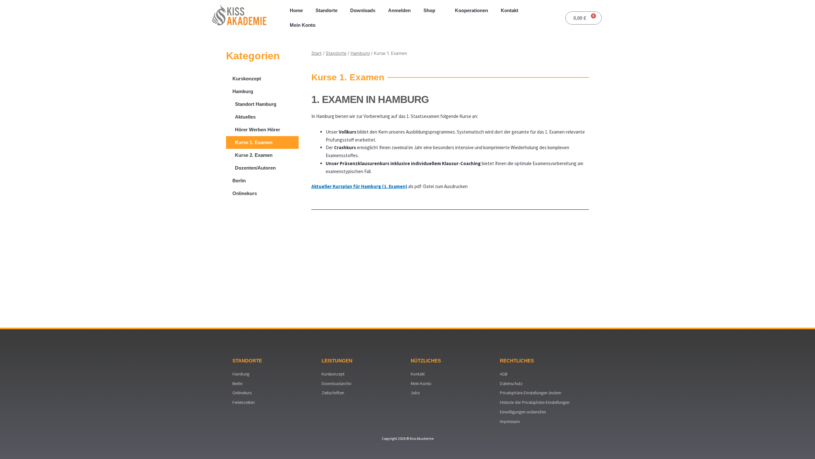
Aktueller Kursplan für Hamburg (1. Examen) (359, 186)
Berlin (239, 180)
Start (316, 53)
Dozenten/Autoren (255, 168)
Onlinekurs (244, 193)
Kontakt (509, 10)
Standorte (326, 10)
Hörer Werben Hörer (257, 129)
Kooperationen (471, 10)
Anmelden (399, 10)
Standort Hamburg (255, 104)
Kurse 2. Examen (254, 155)
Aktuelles (245, 117)
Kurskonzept (246, 78)
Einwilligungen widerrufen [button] (523, 412)
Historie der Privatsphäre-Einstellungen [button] (535, 402)
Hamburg (242, 91)
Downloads (362, 10)
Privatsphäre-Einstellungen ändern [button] (530, 393)
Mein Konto (302, 25)
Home (296, 10)
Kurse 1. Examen (254, 142)
